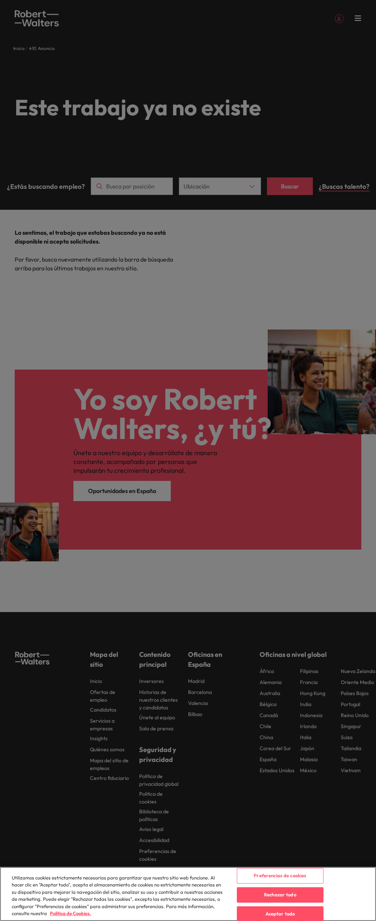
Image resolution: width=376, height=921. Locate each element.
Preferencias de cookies (280, 876)
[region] (188, 894)
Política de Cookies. (70, 913)
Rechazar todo (280, 894)
